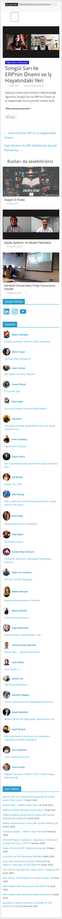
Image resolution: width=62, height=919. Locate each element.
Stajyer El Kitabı (14, 200)
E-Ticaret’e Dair (12, 391)
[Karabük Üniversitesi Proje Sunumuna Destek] (31, 254)
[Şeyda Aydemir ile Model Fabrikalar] (31, 211)
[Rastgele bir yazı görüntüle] (55, 16)
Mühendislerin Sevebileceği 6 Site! (22, 634)
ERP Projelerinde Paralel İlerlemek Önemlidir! (27, 894)
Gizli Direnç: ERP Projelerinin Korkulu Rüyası (26, 877)
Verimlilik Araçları (13, 541)
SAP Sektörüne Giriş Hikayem (19, 374)
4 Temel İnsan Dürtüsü (16, 617)
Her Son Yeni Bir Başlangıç (18, 579)
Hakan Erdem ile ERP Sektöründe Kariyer (24, 848)
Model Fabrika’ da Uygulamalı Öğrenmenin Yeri (29, 719)
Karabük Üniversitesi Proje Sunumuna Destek (29, 287)
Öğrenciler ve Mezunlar (17, 62)
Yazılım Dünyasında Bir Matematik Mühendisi (28, 701)
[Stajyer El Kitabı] (31, 168)
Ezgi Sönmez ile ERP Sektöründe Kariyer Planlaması (30, 148)
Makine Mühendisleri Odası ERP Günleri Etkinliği (29, 823)
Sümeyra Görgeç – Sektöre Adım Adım (23, 831)
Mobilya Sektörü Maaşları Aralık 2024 (22, 810)
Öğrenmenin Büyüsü (15, 446)
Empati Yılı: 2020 (13, 484)
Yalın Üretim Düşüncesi (16, 756)
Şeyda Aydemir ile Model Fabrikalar (27, 243)
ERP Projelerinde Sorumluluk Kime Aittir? (24, 886)
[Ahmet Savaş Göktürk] (7, 17)
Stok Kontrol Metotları (16, 684)
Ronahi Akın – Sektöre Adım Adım (22, 652)
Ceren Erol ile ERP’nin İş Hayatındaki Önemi (30, 135)
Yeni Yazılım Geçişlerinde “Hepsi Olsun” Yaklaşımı (29, 869)
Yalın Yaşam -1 (12, 669)
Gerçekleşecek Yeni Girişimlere (20, 523)
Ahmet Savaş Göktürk (33, 85)
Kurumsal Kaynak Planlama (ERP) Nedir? (25, 408)
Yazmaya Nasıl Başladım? (17, 358)
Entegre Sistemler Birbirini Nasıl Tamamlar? (27, 341)
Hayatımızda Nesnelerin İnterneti (22, 600)
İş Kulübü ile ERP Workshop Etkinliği (22, 856)
